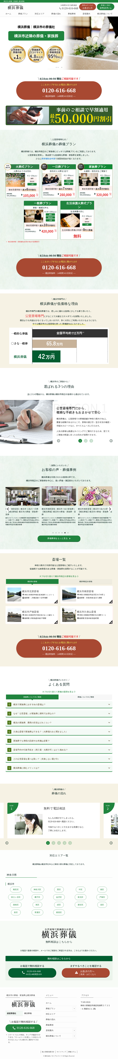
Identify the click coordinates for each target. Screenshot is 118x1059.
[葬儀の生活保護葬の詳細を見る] (77, 220)
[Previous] (58, 440)
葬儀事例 (49, 1025)
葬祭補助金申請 (48, 158)
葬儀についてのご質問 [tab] (86, 697)
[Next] (111, 440)
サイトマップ (61, 1052)
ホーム (49, 1003)
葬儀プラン (50, 1009)
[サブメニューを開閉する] (74, 1008)
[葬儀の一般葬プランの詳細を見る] (41, 220)
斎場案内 (49, 1030)
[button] (56, 67)
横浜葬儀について (53, 1036)
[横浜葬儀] (15, 7)
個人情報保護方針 (48, 1052)
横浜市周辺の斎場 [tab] (85, 581)
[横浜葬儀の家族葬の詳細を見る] (95, 181)
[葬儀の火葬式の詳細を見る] (22, 181)
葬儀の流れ (50, 1019)
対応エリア (50, 1014)
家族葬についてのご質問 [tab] (32, 697)
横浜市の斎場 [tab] (32, 581)
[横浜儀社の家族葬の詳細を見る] (59, 181)
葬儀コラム (72, 1052)
